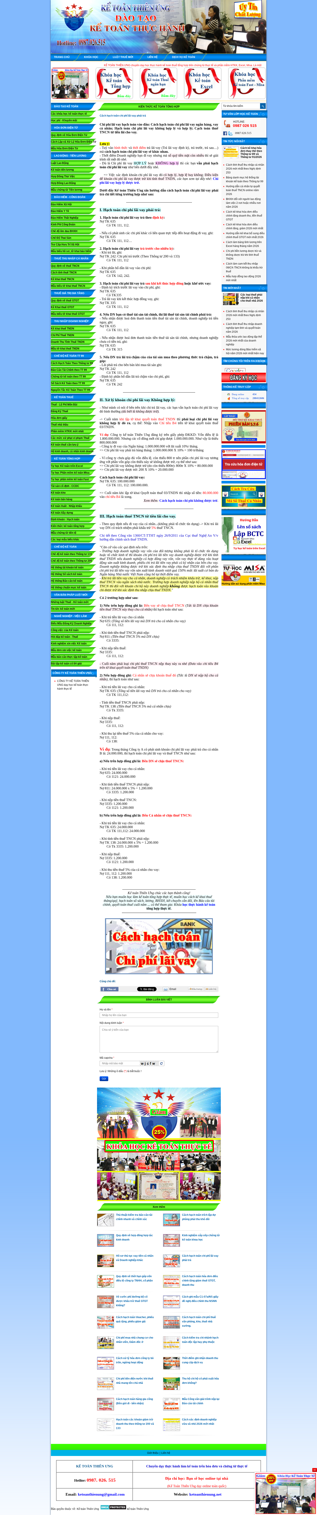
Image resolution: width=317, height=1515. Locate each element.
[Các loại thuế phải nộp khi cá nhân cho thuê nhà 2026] (231, 304)
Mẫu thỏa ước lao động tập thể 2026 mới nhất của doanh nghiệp (244, 340)
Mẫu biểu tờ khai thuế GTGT (68, 313)
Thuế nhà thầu (59, 424)
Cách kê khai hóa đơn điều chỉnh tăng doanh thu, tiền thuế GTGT (244, 215)
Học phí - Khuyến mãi (64, 120)
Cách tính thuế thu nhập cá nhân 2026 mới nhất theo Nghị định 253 (245, 168)
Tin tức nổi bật (234, 141)
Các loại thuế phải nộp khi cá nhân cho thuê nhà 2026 (251, 297)
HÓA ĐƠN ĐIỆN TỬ (66, 127)
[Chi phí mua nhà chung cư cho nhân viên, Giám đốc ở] (105, 1348)
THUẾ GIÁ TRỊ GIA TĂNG (69, 293)
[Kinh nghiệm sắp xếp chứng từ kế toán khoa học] (171, 1245)
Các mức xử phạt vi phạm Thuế (70, 438)
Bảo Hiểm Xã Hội (61, 204)
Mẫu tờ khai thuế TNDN (65, 348)
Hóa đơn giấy (59, 417)
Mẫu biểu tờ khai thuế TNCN (68, 285)
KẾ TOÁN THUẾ (64, 397)
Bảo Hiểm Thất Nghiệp (64, 217)
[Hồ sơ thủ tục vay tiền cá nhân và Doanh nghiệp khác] (105, 1266)
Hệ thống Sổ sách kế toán (66, 574)
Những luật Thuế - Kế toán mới (69, 602)
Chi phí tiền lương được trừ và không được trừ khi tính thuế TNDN (243, 254)
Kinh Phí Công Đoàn (63, 224)
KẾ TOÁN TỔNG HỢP (67, 458)
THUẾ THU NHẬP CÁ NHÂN (71, 258)
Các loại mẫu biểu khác (65, 539)
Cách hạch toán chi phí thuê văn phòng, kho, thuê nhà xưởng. (199, 1321)
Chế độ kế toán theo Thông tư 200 (71, 560)
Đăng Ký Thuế (59, 411)
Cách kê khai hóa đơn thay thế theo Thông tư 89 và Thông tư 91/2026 (251, 153)
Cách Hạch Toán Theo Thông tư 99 (72, 363)
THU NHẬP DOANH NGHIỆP (71, 321)
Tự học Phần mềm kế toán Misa (70, 472)
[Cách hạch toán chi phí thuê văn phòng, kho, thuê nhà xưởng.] (171, 1327)
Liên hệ (165, 1452)
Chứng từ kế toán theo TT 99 (68, 376)
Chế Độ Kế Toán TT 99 (69, 355)
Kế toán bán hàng (61, 499)
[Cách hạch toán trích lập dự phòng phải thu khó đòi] (171, 1225)
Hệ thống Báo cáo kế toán (66, 580)
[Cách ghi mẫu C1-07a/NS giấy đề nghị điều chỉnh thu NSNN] (171, 1307)
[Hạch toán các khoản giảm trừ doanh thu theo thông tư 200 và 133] (105, 1429)
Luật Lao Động (60, 163)
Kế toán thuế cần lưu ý (64, 444)
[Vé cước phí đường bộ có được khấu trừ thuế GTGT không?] (105, 1307)
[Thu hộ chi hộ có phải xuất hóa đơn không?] (171, 1388)
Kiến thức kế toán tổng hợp (67, 526)
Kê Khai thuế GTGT (62, 307)
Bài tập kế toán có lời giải (66, 663)
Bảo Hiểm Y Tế (60, 211)
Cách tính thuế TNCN (64, 272)
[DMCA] (113, 1508)
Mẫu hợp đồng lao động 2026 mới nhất (243, 278)
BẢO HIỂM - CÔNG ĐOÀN (69, 197)
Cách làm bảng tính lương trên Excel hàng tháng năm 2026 (244, 244)
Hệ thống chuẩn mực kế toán (68, 587)
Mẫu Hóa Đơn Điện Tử (64, 148)
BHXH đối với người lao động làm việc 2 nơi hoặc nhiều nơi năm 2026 (243, 203)
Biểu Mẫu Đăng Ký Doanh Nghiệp (71, 623)
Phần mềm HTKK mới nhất (67, 431)
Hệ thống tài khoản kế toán (67, 567)
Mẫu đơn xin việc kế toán (66, 650)
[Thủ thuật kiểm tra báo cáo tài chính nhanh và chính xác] (105, 1225)
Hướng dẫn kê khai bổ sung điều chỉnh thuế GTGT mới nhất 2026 (245, 235)
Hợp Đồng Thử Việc (63, 176)
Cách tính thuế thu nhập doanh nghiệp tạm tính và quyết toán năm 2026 (244, 328)
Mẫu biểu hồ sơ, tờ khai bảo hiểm (71, 251)
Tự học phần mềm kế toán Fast (70, 479)
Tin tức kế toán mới (63, 608)
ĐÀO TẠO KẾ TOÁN (66, 106)
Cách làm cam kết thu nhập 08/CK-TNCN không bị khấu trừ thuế (244, 267)
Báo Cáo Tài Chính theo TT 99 (69, 369)
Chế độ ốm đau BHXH (64, 231)
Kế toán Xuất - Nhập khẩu (66, 506)
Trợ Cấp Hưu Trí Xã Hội (65, 244)
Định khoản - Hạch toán (65, 519)
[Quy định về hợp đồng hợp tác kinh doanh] (105, 1245)
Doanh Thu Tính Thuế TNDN (68, 341)
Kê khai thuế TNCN (62, 279)
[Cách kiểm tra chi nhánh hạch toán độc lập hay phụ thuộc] (171, 1348)
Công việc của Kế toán (64, 630)
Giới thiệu (153, 1452)
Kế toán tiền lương (62, 169)
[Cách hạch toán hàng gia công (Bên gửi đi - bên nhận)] (105, 1409)
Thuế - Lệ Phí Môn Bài (64, 404)
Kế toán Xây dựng (62, 512)
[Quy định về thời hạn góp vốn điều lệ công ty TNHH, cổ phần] (105, 1286)
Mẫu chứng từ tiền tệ (63, 532)
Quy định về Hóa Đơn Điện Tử (69, 135)
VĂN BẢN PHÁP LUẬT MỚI (70, 594)
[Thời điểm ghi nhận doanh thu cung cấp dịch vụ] (171, 1368)
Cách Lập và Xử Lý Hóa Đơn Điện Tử (73, 141)
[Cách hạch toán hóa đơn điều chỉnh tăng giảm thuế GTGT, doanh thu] (171, 1286)
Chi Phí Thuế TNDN (62, 335)
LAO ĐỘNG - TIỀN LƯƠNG (70, 155)
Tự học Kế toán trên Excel (67, 466)
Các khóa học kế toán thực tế (69, 113)
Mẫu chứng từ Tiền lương (66, 189)
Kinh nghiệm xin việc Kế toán (68, 643)
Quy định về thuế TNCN (65, 265)
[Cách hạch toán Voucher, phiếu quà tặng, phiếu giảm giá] (105, 1327)
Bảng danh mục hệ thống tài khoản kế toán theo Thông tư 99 (244, 179)
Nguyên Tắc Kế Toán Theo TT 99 (70, 389)
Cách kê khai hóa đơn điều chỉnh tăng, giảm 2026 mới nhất (244, 226)
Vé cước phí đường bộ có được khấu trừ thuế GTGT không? (132, 1301)
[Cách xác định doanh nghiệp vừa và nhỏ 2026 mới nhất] (171, 1429)
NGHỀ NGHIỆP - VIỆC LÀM (70, 616)
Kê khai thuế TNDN (62, 328)
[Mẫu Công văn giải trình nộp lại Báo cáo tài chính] (171, 1409)
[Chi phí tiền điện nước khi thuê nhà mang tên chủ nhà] (105, 1388)
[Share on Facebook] (109, 989)
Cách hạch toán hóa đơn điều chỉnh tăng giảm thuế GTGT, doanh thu (200, 1280)
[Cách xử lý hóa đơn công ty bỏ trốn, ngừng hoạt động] (105, 1368)
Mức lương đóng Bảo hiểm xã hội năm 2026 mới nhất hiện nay (245, 351)
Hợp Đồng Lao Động (63, 183)
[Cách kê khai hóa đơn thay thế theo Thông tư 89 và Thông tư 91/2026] (231, 157)
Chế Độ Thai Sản (61, 237)
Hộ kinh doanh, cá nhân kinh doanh (72, 451)
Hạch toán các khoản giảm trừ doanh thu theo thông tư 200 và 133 (135, 1424)
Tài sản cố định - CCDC (65, 486)
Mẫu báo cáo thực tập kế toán (69, 656)
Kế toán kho (58, 492)
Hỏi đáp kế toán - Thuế (64, 636)
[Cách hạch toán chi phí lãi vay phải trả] (171, 1266)
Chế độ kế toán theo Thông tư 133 (71, 554)
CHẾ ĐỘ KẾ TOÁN (65, 546)
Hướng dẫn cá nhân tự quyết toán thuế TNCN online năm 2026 (243, 190)
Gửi (104, 1078)
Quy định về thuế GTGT (65, 300)
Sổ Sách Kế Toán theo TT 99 (68, 383)
